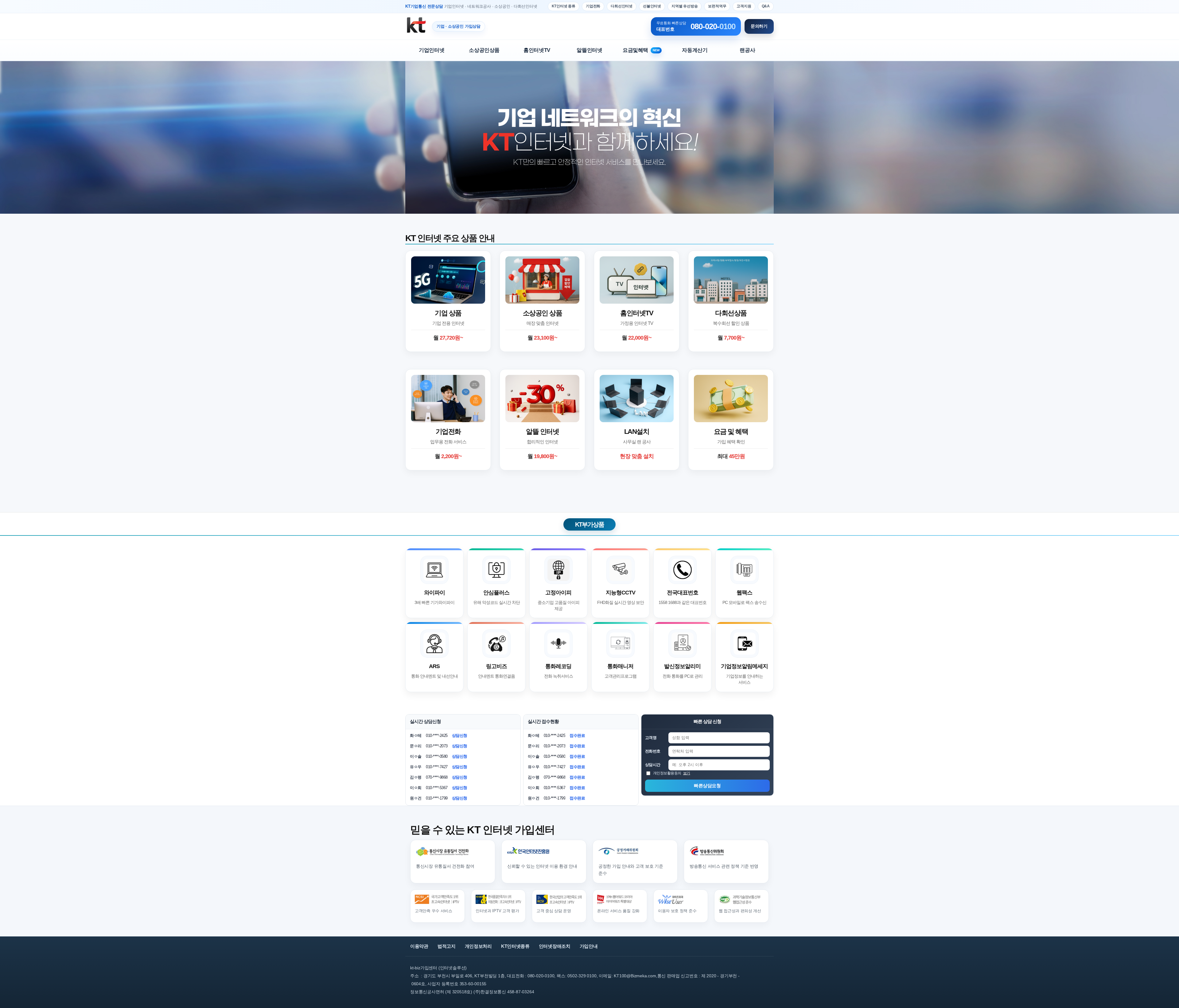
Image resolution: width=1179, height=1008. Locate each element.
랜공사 (747, 50)
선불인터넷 (652, 6)
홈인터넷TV (536, 50)
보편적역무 (717, 6)
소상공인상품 (484, 50)
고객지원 (744, 6)
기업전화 (593, 6)
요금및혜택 (641, 50)
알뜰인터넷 (589, 50)
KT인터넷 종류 (563, 6)
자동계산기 (694, 50)
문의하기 (759, 26)
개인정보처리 (478, 946)
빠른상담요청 (707, 785)
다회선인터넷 (621, 6)
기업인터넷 (431, 50)
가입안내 (589, 946)
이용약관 (419, 946)
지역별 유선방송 (684, 6)
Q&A (766, 6)
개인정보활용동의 (671, 773)
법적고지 (447, 946)
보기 (686, 773)
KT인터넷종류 (515, 946)
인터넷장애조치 (554, 946)
